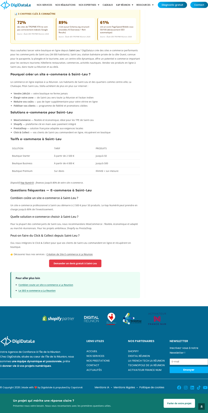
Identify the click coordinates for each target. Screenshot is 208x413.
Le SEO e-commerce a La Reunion (37, 290)
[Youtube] (205, 387)
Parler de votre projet (179, 403)
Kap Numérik (27, 182)
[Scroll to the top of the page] (201, 406)
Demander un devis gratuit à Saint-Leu (75, 263)
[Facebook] (179, 387)
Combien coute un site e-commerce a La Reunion (46, 284)
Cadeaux (108, 5)
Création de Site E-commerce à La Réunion (69, 254)
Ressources (143, 5)
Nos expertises (87, 5)
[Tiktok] (199, 387)
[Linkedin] (192, 387)
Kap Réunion (123, 5)
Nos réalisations (65, 5)
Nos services (44, 5)
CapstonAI (77, 387)
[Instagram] (185, 387)
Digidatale (46, 387)
